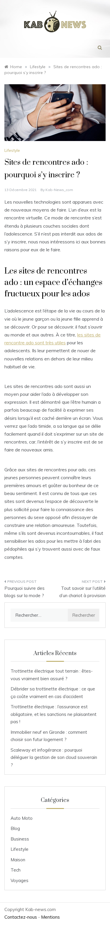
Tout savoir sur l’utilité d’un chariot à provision (82, 592)
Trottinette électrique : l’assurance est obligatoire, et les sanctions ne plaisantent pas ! (54, 714)
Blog (15, 828)
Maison (18, 859)
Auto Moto (22, 818)
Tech (16, 870)
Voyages (19, 880)
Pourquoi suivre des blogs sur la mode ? (24, 592)
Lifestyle (12, 150)
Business (20, 839)
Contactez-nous (20, 917)
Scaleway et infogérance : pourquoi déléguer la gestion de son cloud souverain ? (54, 757)
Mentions (50, 917)
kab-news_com (59, 190)
